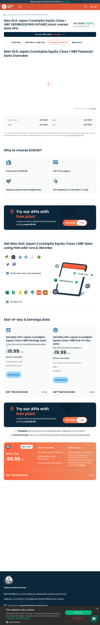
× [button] (97, 609)
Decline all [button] (78, 618)
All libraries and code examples (25, 273)
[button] (34, 618)
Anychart (93, 109)
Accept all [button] (78, 613)
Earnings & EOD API (58, 42)
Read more (55, 616)
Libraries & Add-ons (35, 42)
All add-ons (16, 301)
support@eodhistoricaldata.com (33, 605)
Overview (16, 42)
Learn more (65, 2)
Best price (77, 42)
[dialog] (50, 615)
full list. (82, 465)
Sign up (93, 6)
